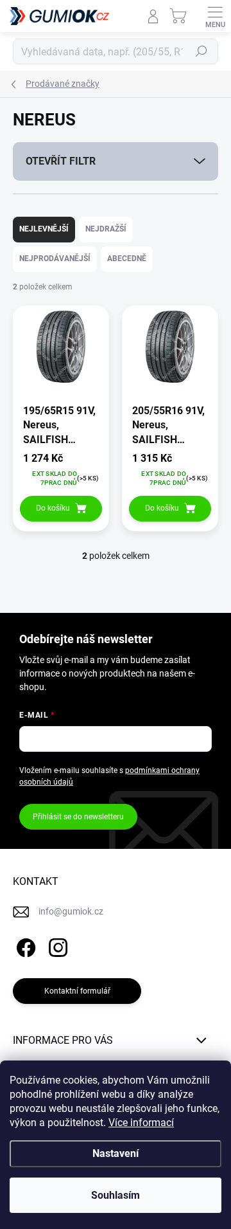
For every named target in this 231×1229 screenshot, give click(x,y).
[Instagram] (56, 945)
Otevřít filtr (61, 161)
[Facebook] (24, 945)
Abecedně (126, 258)
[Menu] (215, 16)
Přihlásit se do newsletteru (78, 816)
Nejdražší (105, 228)
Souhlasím (115, 1195)
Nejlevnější (44, 228)
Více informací (141, 1122)
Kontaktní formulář (77, 991)
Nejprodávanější (54, 258)
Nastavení (115, 1153)
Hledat (201, 51)
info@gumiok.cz (70, 911)
